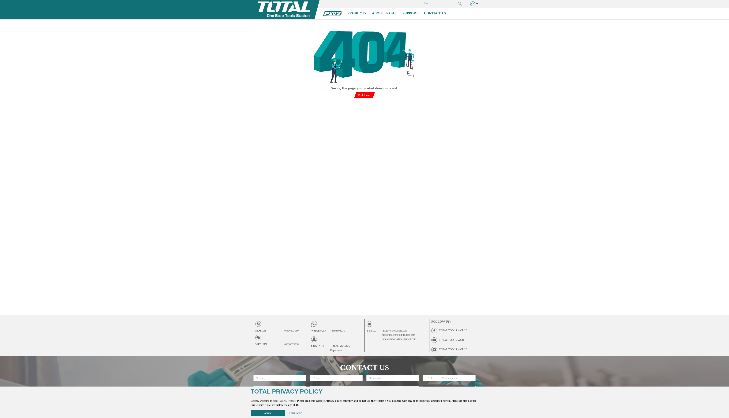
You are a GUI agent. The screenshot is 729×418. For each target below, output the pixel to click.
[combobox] (278, 378)
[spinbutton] (430, 378)
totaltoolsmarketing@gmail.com (399, 339)
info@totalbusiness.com (394, 330)
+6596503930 (291, 330)
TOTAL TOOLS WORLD (453, 330)
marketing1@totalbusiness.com (398, 334)
